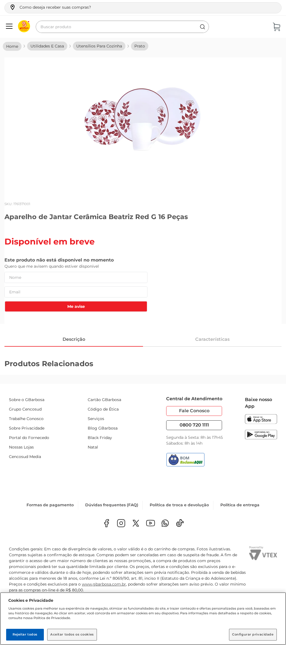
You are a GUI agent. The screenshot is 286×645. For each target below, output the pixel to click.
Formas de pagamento (50, 504)
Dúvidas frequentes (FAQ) (111, 504)
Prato (139, 46)
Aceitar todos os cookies (72, 634)
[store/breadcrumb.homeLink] (12, 46)
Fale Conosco (194, 410)
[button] (50, 7)
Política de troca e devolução (179, 504)
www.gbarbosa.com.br (104, 584)
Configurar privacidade (253, 634)
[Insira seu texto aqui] (165, 524)
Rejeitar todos (25, 634)
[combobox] (122, 27)
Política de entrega (239, 504)
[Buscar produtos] (202, 27)
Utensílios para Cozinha (99, 46)
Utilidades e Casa (47, 46)
